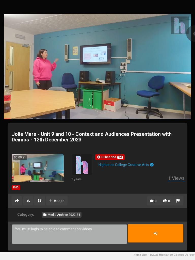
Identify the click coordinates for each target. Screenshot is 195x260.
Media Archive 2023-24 (63, 215)
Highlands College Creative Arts (124, 165)
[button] (110, 157)
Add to (58, 201)
